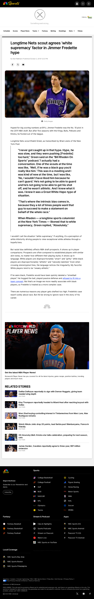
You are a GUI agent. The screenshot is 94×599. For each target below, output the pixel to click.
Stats (71, 31)
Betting (53, 31)
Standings (62, 31)
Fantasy (45, 31)
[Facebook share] (12, 65)
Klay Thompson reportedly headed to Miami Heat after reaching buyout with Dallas (53, 403)
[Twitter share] (18, 65)
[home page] (11, 3)
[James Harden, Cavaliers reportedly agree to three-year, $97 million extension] (11, 448)
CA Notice (24, 581)
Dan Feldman (17, 59)
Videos (80, 31)
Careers (13, 579)
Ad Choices (59, 579)
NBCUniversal (16, 584)
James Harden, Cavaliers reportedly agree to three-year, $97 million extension (49, 447)
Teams (34, 31)
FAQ (31, 579)
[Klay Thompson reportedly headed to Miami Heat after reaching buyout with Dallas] (11, 404)
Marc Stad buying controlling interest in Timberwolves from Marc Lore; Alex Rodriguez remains (53, 414)
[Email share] (23, 65)
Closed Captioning (23, 579)
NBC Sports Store (40, 579)
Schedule (6, 31)
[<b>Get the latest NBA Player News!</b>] (47, 345)
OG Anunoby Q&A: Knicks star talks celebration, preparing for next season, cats (53, 436)
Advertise (6, 579)
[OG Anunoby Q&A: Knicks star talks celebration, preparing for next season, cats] (11, 437)
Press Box (50, 579)
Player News (25, 31)
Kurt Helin (22, 396)
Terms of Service (34, 581)
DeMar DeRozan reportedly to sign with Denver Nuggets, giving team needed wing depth (50, 392)
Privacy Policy (68, 579)
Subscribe (8, 492)
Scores (15, 31)
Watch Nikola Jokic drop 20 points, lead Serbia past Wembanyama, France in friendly (54, 425)
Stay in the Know (9, 481)
